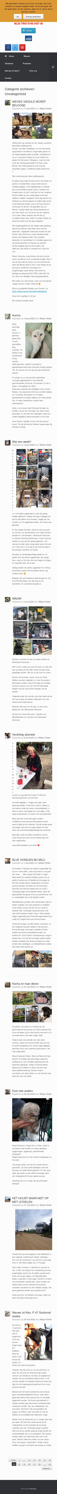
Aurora (16, 315)
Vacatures (9, 63)
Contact (8, 78)
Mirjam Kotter (46, 108)
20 (29, 1464)
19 (24, 1464)
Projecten (27, 63)
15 (44, 1460)
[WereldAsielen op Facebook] (8, 47)
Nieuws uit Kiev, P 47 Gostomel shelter (31, 1314)
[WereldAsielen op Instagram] (22, 47)
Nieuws (27, 56)
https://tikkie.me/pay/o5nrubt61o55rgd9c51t (29, 291)
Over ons (33, 70)
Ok (18, 16)
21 (34, 1464)
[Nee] (53, 11)
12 (29, 1460)
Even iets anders (22, 1091)
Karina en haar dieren (25, 984)
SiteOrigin (32, 1489)
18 (19, 1464)
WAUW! (17, 598)
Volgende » (47, 1468)
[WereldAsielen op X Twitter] (15, 47)
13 (34, 1460)
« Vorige (13, 1460)
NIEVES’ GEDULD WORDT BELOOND (29, 103)
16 (49, 1460)
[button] (53, 67)
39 (49, 1464)
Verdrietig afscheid (23, 734)
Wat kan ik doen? (12, 70)
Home (11, 56)
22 (39, 1464)
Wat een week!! (21, 442)
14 (39, 1460)
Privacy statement (33, 16)
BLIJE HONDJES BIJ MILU (28, 860)
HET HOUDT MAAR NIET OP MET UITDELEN (30, 1200)
